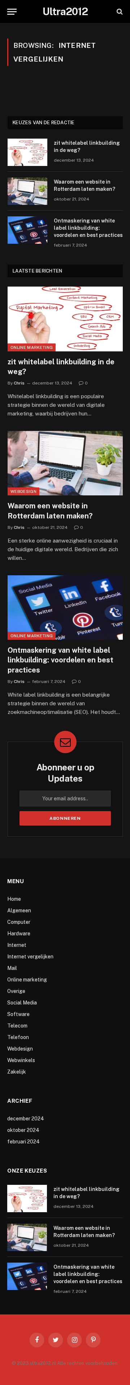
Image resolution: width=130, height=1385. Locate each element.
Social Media (22, 1003)
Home (14, 899)
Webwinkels (21, 1060)
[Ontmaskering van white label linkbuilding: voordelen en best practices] (27, 230)
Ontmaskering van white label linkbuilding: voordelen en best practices (88, 228)
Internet (16, 945)
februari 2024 (23, 1142)
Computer (18, 922)
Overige (16, 991)
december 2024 (25, 1118)
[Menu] (12, 12)
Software (18, 1014)
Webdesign (23, 491)
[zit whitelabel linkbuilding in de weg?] (27, 152)
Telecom (17, 1026)
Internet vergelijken (30, 956)
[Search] (119, 12)
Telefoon (18, 1037)
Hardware (18, 933)
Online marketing (31, 347)
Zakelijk (16, 1072)
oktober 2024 (23, 1130)
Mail (12, 968)
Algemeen (19, 910)
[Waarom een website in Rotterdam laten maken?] (27, 191)
